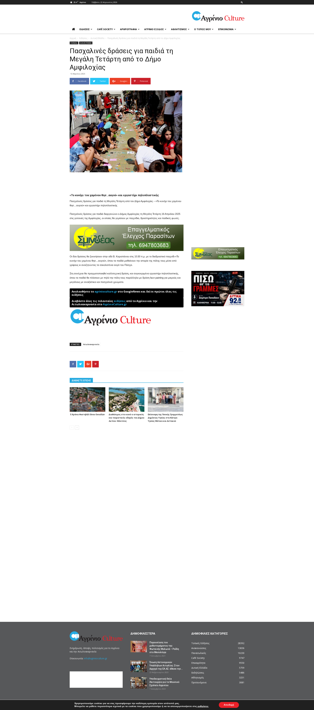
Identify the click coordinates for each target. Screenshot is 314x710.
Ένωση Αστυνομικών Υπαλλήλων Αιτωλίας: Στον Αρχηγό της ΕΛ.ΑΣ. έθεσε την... (166, 665)
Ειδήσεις (84, 29)
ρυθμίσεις (203, 706)
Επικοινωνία (226, 29)
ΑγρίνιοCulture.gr (115, 304)
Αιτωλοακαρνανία (91, 344)
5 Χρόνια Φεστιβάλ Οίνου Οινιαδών (87, 414)
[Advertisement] (126, 181)
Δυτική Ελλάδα (97, 38)
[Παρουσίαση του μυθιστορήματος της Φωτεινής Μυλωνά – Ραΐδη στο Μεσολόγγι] (139, 646)
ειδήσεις (120, 301)
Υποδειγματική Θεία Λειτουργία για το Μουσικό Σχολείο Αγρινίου (164, 682)
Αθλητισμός (179, 29)
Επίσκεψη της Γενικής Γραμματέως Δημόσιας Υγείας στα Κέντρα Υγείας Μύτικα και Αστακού (165, 417)
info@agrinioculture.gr (95, 658)
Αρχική (73, 38)
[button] (241, 2)
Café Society (105, 29)
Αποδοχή (229, 704)
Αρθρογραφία (128, 29)
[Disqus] (126, 482)
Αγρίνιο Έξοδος (154, 29)
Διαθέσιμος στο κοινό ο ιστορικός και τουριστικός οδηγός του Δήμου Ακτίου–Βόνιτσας (126, 417)
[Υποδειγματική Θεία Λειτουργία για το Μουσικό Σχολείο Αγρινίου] (139, 683)
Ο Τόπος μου (202, 29)
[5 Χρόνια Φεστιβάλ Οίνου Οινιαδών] (87, 399)
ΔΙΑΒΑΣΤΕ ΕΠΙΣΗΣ (81, 380)
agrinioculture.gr (106, 291)
